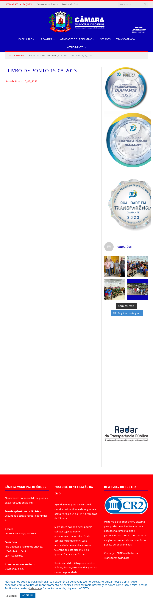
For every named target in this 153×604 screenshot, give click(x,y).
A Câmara (46, 39)
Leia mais (35, 588)
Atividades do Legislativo (76, 39)
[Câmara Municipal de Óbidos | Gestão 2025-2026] (76, 21)
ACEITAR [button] (27, 595)
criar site (127, 521)
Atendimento (75, 47)
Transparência (125, 39)
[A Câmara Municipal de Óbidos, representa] (137, 289)
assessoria (110, 530)
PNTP (120, 553)
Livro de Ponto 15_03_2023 (21, 81)
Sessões (105, 39)
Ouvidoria (10, 568)
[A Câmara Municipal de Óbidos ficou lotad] (114, 289)
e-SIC (21, 568)
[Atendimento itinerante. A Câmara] (114, 266)
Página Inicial (26, 39)
